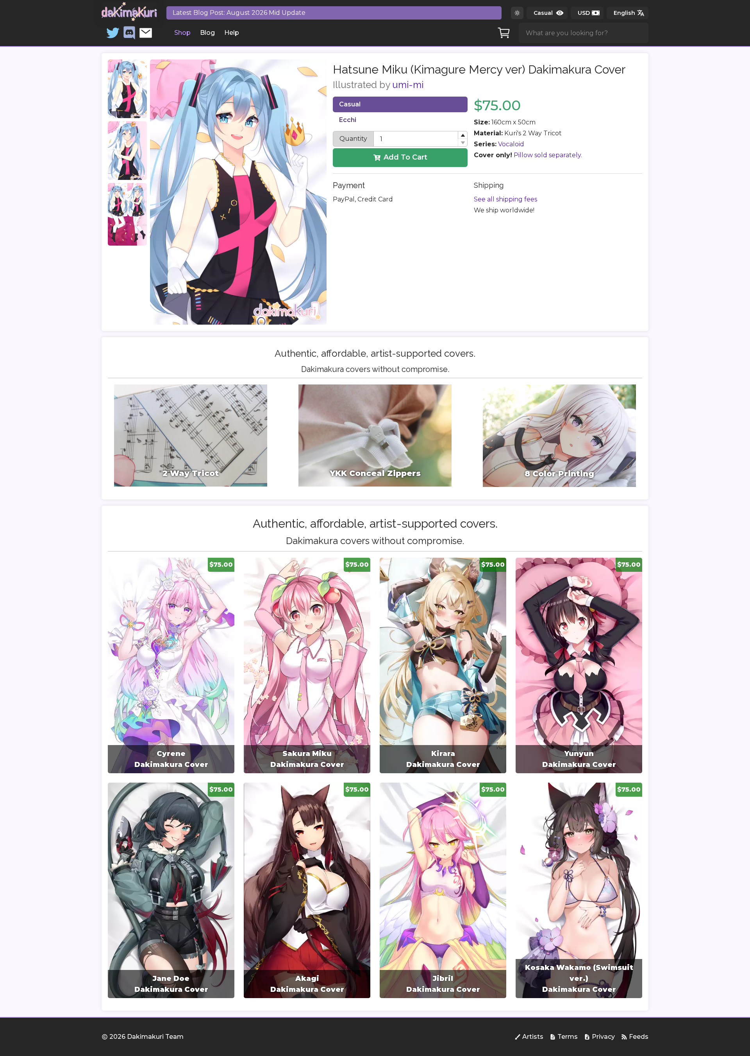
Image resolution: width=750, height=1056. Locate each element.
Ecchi (347, 120)
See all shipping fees (505, 199)
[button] (462, 135)
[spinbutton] (420, 139)
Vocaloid (511, 144)
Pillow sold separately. (548, 155)
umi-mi (407, 84)
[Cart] (504, 33)
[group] (171, 665)
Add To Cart (405, 157)
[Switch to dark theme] (517, 13)
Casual (350, 104)
